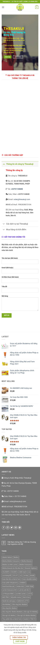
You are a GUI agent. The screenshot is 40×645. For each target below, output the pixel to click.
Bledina (16, 557)
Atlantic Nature (7, 557)
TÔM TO (33, 619)
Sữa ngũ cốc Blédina (8, 615)
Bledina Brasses (27, 561)
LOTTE (30, 593)
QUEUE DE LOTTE (22, 601)
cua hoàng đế (6, 575)
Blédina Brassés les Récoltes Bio (12, 568)
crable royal (22, 572)
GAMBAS (23, 583)
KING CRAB (29, 586)
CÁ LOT (15, 575)
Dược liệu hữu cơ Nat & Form (11, 579)
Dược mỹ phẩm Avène (29, 579)
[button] (3, 7)
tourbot (26, 619)
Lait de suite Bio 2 (24, 590)
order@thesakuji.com (22, 199)
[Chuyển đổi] (4, 164)
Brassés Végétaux (31, 568)
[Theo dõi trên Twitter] (12, 527)
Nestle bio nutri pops (8, 601)
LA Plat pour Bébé (7, 593)
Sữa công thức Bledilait (19, 604)
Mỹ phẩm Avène (16, 597)
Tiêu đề (4, 287)
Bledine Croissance (25, 564)
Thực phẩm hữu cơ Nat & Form (12, 619)
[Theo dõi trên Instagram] (8, 527)
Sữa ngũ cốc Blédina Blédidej (26, 615)
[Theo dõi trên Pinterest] (20, 527)
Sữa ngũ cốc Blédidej (30, 612)
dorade (32, 575)
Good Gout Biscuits (8, 586)
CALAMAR (5, 572)
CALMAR (13, 572)
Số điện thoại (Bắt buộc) (10, 277)
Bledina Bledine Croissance (10, 561)
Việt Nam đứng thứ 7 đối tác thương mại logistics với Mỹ (21, 543)
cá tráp (26, 575)
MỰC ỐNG (5, 597)
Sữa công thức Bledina (9, 608)
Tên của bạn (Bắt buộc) (10, 258)
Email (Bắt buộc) (7, 268)
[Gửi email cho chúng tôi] (16, 527)
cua (29, 572)
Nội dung (5, 296)
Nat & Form (26, 597)
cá (20, 575)
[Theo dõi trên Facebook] (4, 527)
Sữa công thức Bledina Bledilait (12, 612)
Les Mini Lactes (21, 593)
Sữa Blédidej (6, 604)
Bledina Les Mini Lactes (9, 564)
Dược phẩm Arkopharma (10, 583)
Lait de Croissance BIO (9, 590)
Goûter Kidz (20, 586)
